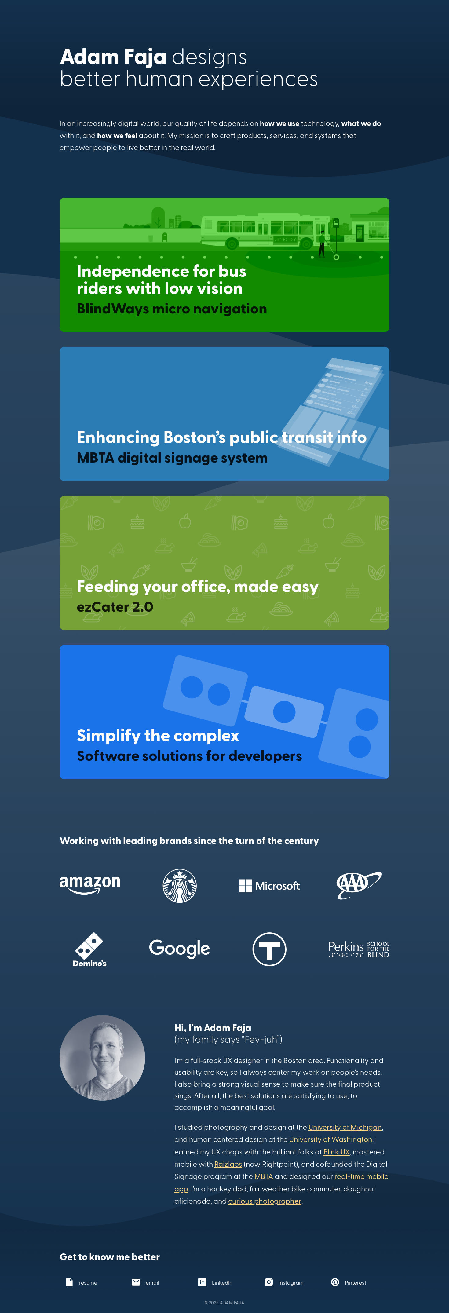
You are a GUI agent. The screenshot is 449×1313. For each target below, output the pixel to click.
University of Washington (330, 1139)
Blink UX (336, 1151)
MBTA (263, 1176)
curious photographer (264, 1200)
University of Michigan (345, 1126)
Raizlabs (228, 1163)
